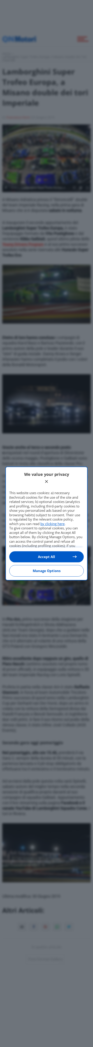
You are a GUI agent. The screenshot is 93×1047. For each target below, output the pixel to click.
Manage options (46, 570)
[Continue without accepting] (46, 481)
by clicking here (52, 523)
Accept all (46, 556)
